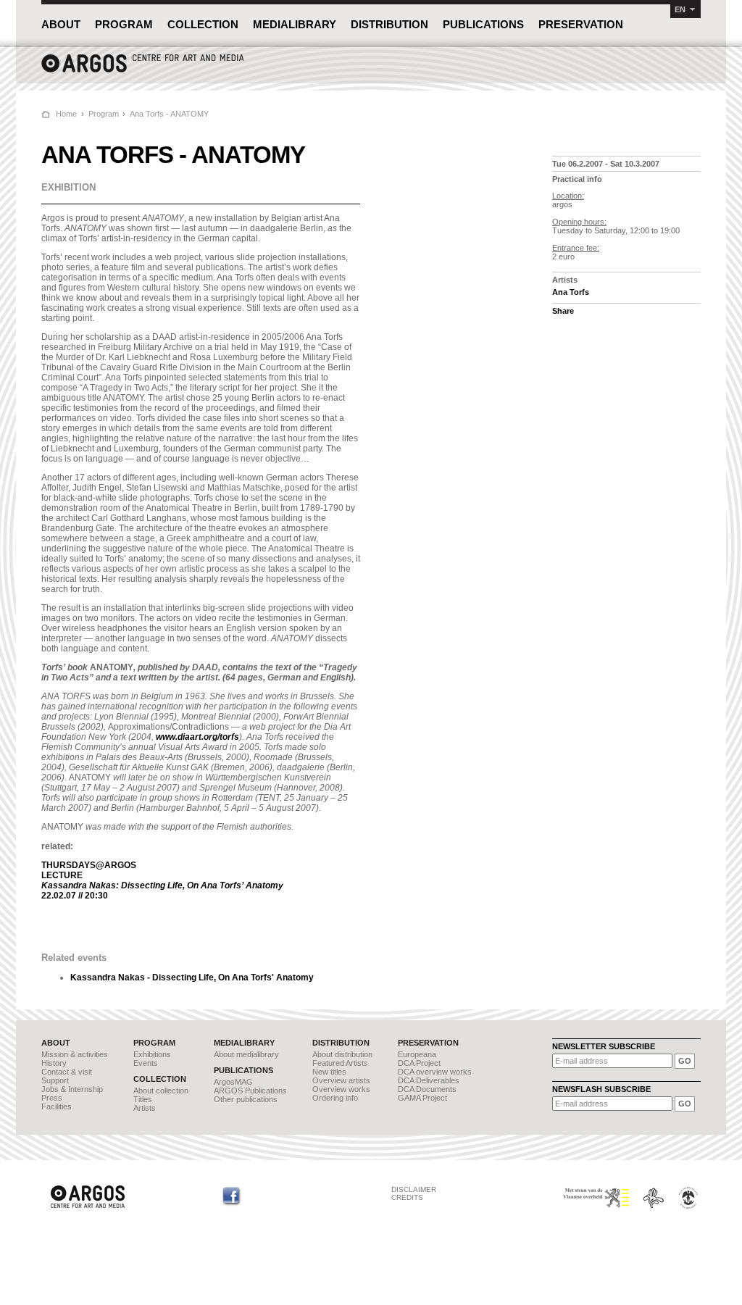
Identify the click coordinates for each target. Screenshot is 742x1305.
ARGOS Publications (250, 1090)
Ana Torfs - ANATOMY (169, 113)
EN (680, 9)
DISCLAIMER (413, 1189)
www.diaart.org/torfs (197, 737)
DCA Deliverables (428, 1080)
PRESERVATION (580, 24)
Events (145, 1063)
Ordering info (335, 1097)
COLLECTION (202, 24)
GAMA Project (422, 1097)
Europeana (417, 1054)
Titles (142, 1099)
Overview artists (341, 1080)
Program (103, 113)
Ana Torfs (570, 292)
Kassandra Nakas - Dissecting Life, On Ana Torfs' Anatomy (192, 977)
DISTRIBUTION (389, 24)
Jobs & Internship (72, 1089)
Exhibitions (152, 1054)
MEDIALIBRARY (294, 24)
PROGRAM (124, 24)
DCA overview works (435, 1071)
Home (66, 113)
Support (55, 1080)
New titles (329, 1071)
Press (51, 1097)
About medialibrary (246, 1054)
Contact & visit (66, 1071)
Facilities (56, 1106)
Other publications (246, 1099)
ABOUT (60, 24)
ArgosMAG (233, 1081)
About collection (160, 1090)
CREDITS (407, 1197)
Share (563, 311)
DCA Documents (427, 1089)
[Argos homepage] (142, 71)
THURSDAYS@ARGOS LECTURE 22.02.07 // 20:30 (162, 880)
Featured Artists (340, 1063)
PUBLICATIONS (483, 24)
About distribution (342, 1054)
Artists (144, 1108)
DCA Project (419, 1063)
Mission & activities (74, 1054)
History (54, 1063)
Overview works (341, 1089)
